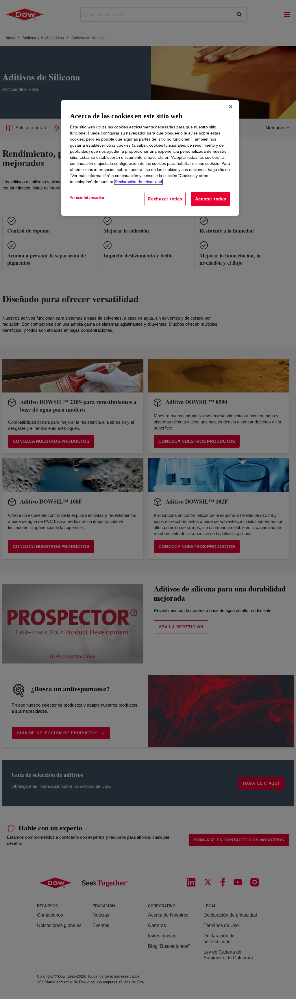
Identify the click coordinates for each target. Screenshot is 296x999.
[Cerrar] (230, 106)
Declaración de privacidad (138, 181)
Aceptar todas (210, 198)
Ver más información (87, 197)
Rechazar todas (165, 198)
